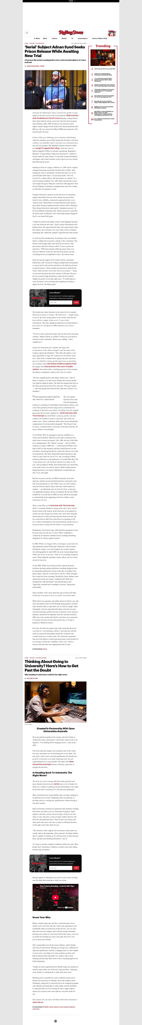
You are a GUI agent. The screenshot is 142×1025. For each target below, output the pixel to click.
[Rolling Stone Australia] (71, 34)
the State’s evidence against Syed (61, 364)
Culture (54, 38)
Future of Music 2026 (99, 38)
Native (72, 1007)
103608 (45, 1007)
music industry (64, 1007)
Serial (45, 649)
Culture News (40, 43)
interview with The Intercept (62, 505)
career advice (54, 1007)
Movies (64, 38)
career (56, 784)
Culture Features (41, 657)
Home (26, 43)
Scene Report (83, 38)
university (36, 1009)
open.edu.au (38, 1002)
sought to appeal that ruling (47, 148)
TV (72, 38)
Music (45, 38)
